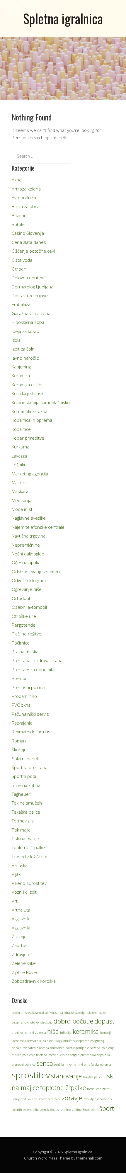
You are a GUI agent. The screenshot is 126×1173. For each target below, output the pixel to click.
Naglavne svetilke (29, 518)
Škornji (18, 749)
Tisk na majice (25, 838)
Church (30, 1158)
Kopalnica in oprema (32, 420)
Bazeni (18, 215)
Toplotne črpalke (28, 847)
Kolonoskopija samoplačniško (41, 402)
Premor (19, 678)
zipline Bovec (81, 1110)
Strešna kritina (26, 785)
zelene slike (31, 1110)
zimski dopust (50, 1110)
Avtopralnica (24, 197)
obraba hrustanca (51, 1048)
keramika (86, 1031)
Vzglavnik (20, 919)
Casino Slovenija (28, 233)
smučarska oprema (97, 1064)
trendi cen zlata (98, 1089)
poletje (70, 1048)
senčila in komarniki (68, 1064)
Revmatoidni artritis (31, 732)
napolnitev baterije (25, 1048)
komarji (105, 1033)
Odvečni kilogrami (29, 580)
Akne (17, 180)
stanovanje (66, 1076)
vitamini (54, 1099)
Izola (16, 340)
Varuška (20, 865)
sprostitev (31, 1075)
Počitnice (21, 643)
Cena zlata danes (29, 242)
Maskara (20, 491)
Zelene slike (24, 963)
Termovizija (23, 821)
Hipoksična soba (28, 322)
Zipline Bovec (25, 972)
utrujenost (19, 1099)
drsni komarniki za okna (29, 1033)
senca (45, 1063)
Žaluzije (19, 936)
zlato (94, 1110)
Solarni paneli (25, 758)
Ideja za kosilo (25, 331)
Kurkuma (20, 447)
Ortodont (21, 598)
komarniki (19, 1041)
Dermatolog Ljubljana (32, 287)
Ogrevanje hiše (27, 589)
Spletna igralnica (63, 18)
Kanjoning (21, 367)
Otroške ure (24, 616)
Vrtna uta (21, 910)
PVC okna (21, 705)
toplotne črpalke (63, 1087)
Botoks (18, 224)
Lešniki (18, 464)
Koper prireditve (28, 438)
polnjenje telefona (34, 1055)
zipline (66, 1110)
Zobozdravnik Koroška (34, 981)
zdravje (72, 1098)
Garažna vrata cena (31, 313)
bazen (103, 1013)
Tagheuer (21, 794)
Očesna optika (26, 562)
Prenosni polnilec (29, 687)
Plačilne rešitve (26, 634)
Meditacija (21, 500)
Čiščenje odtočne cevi (33, 251)
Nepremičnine (26, 545)
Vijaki (16, 874)
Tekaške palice (26, 812)
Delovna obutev (27, 277)
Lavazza (19, 456)
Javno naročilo (25, 358)
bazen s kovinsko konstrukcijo (32, 1022)
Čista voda (22, 260)
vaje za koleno (37, 1099)
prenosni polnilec (23, 1064)
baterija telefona (86, 1013)
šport (106, 1108)
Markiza (19, 482)
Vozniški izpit (24, 892)
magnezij (97, 1041)
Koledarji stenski (28, 393)
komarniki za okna (40, 1041)
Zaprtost (20, 945)
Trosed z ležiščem (29, 856)
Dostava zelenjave (30, 295)
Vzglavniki (21, 928)
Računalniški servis (30, 714)
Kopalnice (21, 429)
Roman (19, 741)
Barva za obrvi (26, 206)
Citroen (19, 269)
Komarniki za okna (29, 411)
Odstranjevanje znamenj (36, 571)
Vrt (15, 901)
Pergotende (23, 625)
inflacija (65, 1033)
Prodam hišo (24, 696)
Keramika (21, 375)
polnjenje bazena (88, 1048)
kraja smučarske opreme (72, 1041)
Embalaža (21, 304)
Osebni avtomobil (29, 607)
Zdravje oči (22, 954)
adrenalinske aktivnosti (28, 1013)
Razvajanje (22, 723)
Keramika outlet (27, 384)
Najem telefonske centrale (38, 527)
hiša (53, 1031)
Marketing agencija (30, 474)
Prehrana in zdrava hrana (37, 660)
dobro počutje (73, 1021)
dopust (104, 1021)
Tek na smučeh (27, 803)
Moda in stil (23, 509)
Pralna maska (25, 651)
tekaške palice (92, 1077)
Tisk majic (21, 830)
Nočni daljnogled (28, 554)
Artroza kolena (26, 189)
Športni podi (24, 776)
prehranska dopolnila (95, 1055)
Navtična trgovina (28, 536)
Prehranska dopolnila (33, 669)
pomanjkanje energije (63, 1055)
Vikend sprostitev (29, 883)
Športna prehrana (29, 767)
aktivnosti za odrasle (59, 1013)
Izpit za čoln (23, 349)
